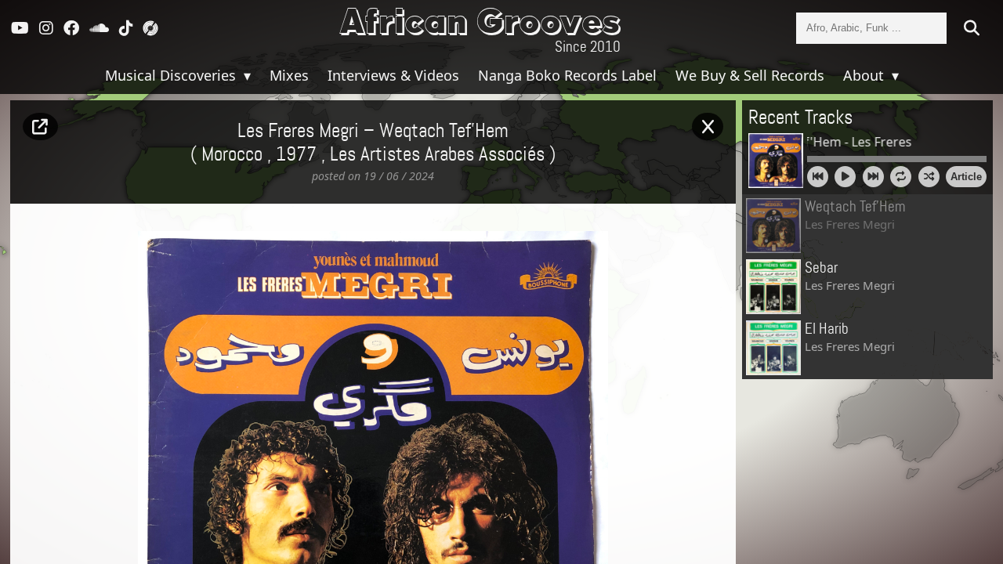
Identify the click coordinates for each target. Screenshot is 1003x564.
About (865, 75)
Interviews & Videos (393, 75)
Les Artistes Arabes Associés (437, 155)
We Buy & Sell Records (749, 75)
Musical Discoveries (172, 75)
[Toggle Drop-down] (245, 75)
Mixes (289, 75)
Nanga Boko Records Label (567, 75)
